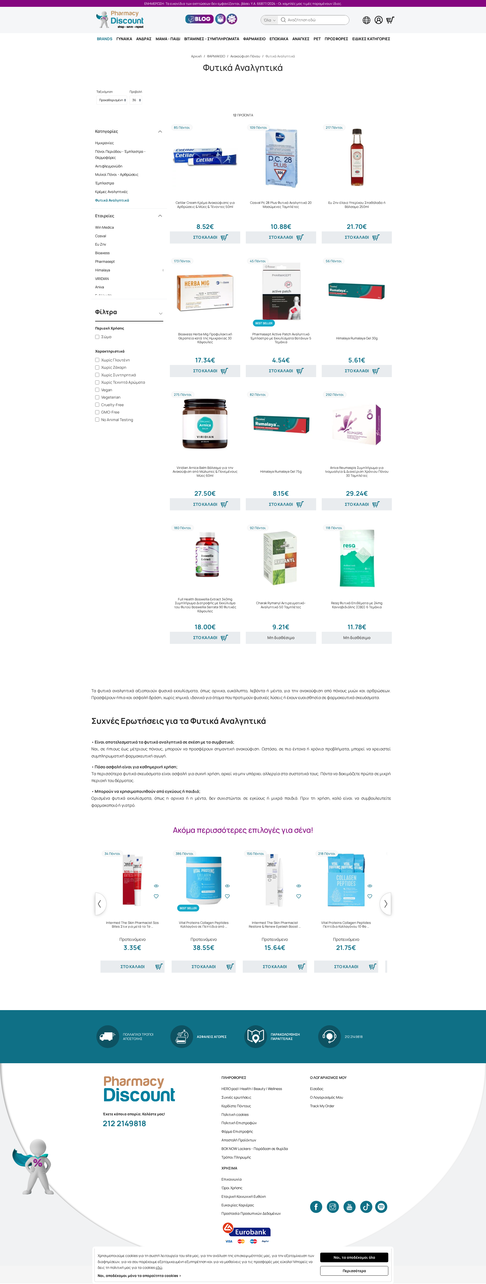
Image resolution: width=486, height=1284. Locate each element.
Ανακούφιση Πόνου (245, 56)
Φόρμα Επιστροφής (237, 1131)
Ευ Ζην (131, 244)
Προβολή (136, 92)
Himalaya (131, 270)
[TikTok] (366, 1207)
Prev (101, 904)
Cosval (131, 235)
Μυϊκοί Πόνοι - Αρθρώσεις (116, 174)
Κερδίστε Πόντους (236, 1105)
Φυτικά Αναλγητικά (112, 200)
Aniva (131, 287)
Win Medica (131, 227)
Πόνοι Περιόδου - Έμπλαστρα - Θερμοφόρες (120, 154)
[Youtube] (349, 1207)
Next (385, 904)
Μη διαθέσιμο (281, 637)
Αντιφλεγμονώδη (108, 166)
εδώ (159, 1267)
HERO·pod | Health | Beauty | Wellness (251, 1088)
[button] (283, 20)
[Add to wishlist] (156, 896)
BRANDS (104, 38)
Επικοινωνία (231, 1179)
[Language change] (358, 15)
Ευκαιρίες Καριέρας (237, 1205)
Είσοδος (316, 1088)
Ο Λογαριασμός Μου (326, 1097)
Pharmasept (131, 261)
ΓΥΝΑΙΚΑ (124, 38)
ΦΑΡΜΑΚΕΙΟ (254, 38)
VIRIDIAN (131, 278)
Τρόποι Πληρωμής (236, 1157)
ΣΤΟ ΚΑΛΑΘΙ (205, 237)
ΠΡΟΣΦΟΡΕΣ (336, 38)
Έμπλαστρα (104, 183)
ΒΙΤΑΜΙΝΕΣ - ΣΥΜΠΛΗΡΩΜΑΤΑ (211, 38)
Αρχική (196, 56)
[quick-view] (156, 885)
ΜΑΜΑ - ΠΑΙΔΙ (168, 38)
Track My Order (322, 1105)
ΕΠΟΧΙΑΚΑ (279, 38)
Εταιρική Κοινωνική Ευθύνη (243, 1196)
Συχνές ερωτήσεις (236, 1097)
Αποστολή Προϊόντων (238, 1140)
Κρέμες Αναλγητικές (111, 191)
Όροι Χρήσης (231, 1187)
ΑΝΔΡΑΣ (144, 38)
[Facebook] (316, 1207)
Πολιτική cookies (235, 1114)
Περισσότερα (354, 1270)
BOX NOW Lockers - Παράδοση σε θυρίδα (254, 1148)
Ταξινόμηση (104, 92)
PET (317, 38)
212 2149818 (124, 1123)
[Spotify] (381, 1207)
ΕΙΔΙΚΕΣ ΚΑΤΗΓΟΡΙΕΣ (371, 38)
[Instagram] (333, 1207)
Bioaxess (131, 252)
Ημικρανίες (104, 142)
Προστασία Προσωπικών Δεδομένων (251, 1213)
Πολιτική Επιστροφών (239, 1122)
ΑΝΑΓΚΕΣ (301, 38)
